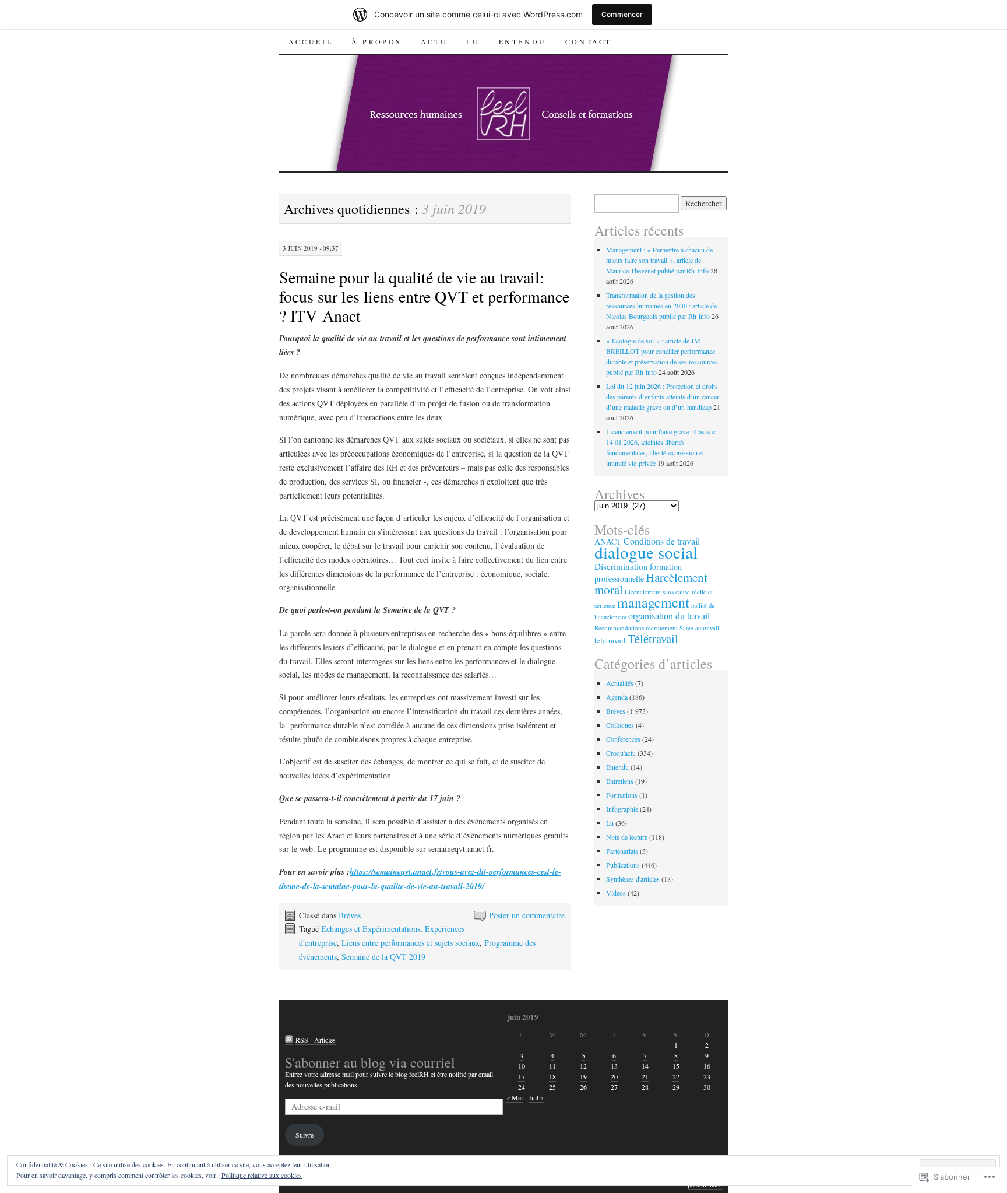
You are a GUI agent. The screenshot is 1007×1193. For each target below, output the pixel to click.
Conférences (623, 738)
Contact (588, 41)
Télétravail (653, 638)
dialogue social (646, 552)
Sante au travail (699, 628)
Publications (623, 864)
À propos (376, 41)
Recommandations (619, 627)
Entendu (523, 41)
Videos (616, 892)
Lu (473, 41)
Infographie (622, 808)
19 (583, 1076)
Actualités (619, 682)
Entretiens (619, 780)
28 (645, 1087)
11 (552, 1066)
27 (614, 1087)
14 (645, 1066)
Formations (622, 794)
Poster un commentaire (527, 915)
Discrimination (621, 566)
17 (521, 1076)
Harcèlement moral (650, 583)
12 (583, 1066)
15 (675, 1066)
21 (645, 1076)
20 (614, 1076)
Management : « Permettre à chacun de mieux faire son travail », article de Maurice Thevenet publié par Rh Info (659, 260)
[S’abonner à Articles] (289, 1040)
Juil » (536, 1097)
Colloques (620, 724)
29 (675, 1087)
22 (675, 1076)
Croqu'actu (621, 752)
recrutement (662, 627)
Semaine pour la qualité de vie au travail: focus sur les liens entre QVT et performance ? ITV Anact (424, 296)
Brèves (350, 915)
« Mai (514, 1097)
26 (583, 1087)
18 (552, 1076)
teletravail (610, 640)
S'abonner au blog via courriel (370, 1062)
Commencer (622, 14)
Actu (434, 41)
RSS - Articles (315, 1039)
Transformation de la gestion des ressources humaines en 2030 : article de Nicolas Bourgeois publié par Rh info (661, 305)
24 (521, 1087)
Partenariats (622, 850)
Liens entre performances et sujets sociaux (410, 942)
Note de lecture (626, 836)
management (653, 602)
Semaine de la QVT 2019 (383, 956)
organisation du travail (669, 615)
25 (552, 1087)
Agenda (617, 696)
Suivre (304, 1134)
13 (614, 1066)
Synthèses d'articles (633, 878)
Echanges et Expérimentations (370, 928)
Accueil (310, 41)
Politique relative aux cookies (261, 1175)
